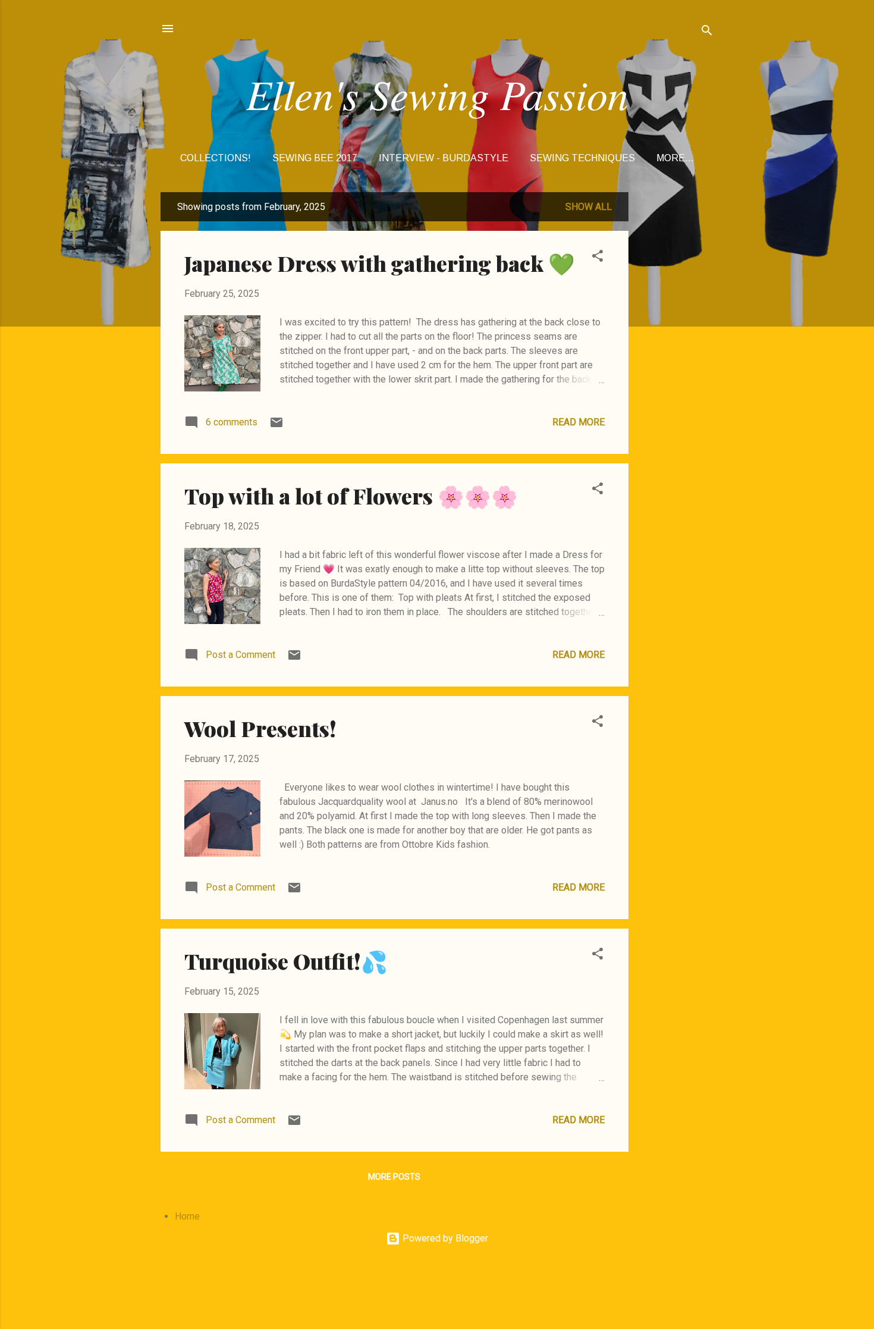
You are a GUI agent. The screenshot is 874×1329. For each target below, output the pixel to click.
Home (187, 1216)
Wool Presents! (260, 728)
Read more (578, 422)
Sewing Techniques (582, 158)
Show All (588, 206)
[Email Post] (276, 426)
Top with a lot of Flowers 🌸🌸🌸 (351, 495)
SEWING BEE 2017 (314, 158)
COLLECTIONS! (215, 158)
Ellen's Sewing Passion (437, 93)
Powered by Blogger (444, 1238)
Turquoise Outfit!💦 (286, 960)
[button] (597, 258)
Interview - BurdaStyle (443, 158)
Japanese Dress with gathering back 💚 (379, 263)
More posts (394, 1176)
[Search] (707, 32)
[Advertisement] (676, 370)
